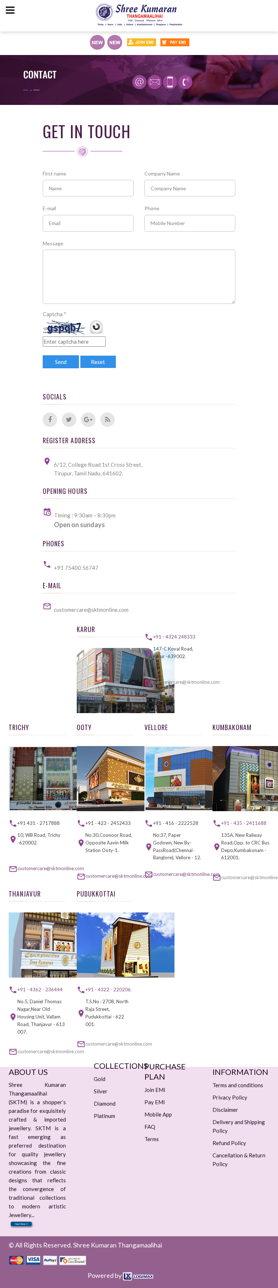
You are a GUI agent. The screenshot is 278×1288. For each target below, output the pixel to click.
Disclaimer (225, 1109)
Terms (151, 1139)
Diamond (104, 1103)
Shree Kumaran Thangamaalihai (117, 1245)
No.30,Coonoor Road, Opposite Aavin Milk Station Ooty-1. (108, 842)
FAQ (149, 1126)
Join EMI (154, 1089)
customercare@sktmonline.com (91, 609)
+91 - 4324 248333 (174, 637)
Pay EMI (154, 1102)
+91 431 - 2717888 (38, 823)
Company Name (162, 173)
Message (53, 243)
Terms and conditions (237, 1085)
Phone (151, 208)
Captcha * (54, 314)
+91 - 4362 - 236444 (40, 989)
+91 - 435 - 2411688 (243, 823)
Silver (101, 1091)
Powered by (105, 1275)
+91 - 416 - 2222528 (175, 823)
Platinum (104, 1116)
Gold (99, 1079)
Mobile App (158, 1114)
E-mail (49, 208)
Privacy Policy (229, 1097)
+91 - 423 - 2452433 (108, 823)
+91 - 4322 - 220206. (108, 989)
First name (54, 173)
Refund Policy (229, 1143)
